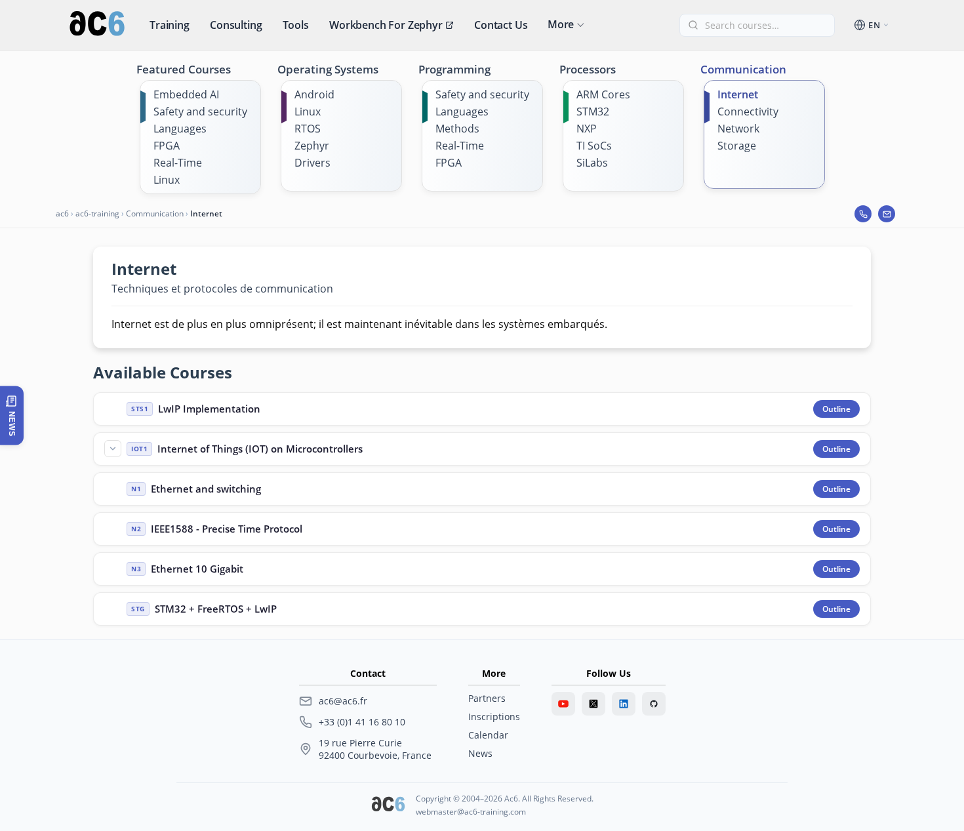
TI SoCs (594, 145)
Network (738, 128)
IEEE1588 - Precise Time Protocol (226, 528)
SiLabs (592, 162)
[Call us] (863, 213)
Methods (457, 128)
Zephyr (311, 145)
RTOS (307, 128)
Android (314, 94)
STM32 (592, 111)
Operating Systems (327, 69)
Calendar (488, 735)
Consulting (236, 25)
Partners (487, 698)
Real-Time (177, 162)
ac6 (62, 213)
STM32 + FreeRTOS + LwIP (216, 608)
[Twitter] (593, 704)
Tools (296, 25)
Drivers (312, 162)
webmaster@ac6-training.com (471, 812)
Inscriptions (494, 716)
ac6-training (97, 213)
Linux (166, 179)
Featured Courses (183, 69)
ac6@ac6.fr (343, 701)
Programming (454, 69)
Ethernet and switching (206, 488)
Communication (743, 69)
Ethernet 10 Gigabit (197, 568)
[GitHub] (654, 704)
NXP (586, 128)
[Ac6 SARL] (388, 805)
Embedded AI (186, 94)
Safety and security (200, 111)
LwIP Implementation (209, 408)
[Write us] (886, 213)
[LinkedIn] (623, 704)
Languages (180, 128)
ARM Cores (603, 94)
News (480, 753)
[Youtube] (563, 704)
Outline (836, 409)
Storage (736, 145)
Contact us (500, 25)
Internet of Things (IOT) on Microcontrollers (260, 448)
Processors (587, 69)
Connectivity (747, 111)
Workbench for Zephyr (386, 25)
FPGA (166, 145)
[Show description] (112, 448)
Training (170, 25)
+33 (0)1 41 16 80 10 (362, 722)
